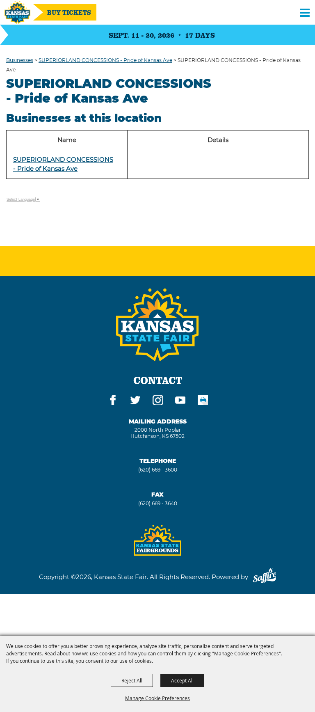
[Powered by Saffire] (264, 577)
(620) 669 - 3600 (157, 470)
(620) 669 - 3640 (157, 503)
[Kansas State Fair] (17, 12)
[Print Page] (203, 401)
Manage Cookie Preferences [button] (157, 698)
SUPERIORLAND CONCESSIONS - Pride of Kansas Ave (105, 60)
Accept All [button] (182, 680)
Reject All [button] (131, 680)
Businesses (19, 60)
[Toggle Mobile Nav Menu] (304, 12)
